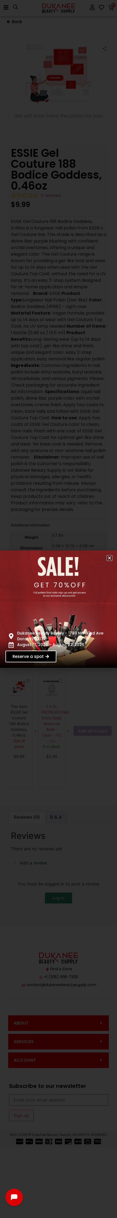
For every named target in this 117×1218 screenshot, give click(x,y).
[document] (58, 609)
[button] (109, 558)
